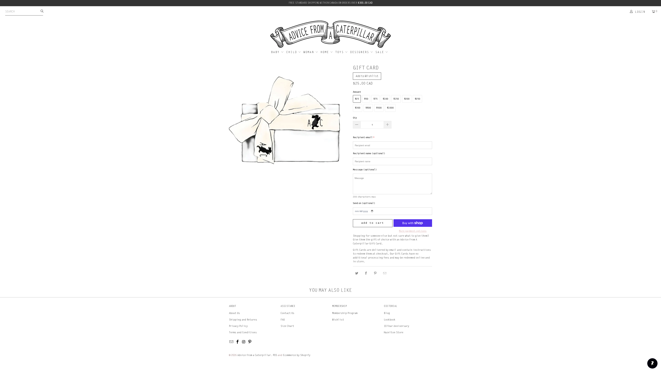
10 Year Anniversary (396, 326)
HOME (325, 52)
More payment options (413, 231)
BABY (276, 52)
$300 (357, 107)
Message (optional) (365, 169)
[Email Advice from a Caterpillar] (231, 342)
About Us (234, 313)
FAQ (283, 319)
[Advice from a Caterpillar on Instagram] (243, 342)
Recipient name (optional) (369, 153)
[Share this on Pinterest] (375, 273)
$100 (385, 98)
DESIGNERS (360, 52)
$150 (396, 98)
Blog (387, 313)
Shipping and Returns (243, 319)
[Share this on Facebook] (366, 273)
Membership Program (345, 313)
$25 (357, 98)
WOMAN (309, 52)
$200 (407, 98)
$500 (379, 107)
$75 (375, 98)
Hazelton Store (393, 332)
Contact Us (287, 313)
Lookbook (389, 319)
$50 (366, 98)
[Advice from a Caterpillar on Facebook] (237, 342)
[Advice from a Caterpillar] (330, 34)
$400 (368, 107)
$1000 (390, 107)
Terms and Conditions (243, 332)
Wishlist (338, 319)
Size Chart (287, 326)
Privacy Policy (238, 326)
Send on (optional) (364, 203)
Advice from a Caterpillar (254, 355)
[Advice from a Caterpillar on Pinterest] (250, 342)
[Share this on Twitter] (356, 273)
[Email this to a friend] (385, 273)
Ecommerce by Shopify (296, 355)
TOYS (340, 52)
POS (275, 355)
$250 (417, 98)
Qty (355, 117)
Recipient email (363, 137)
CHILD (292, 52)
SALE (380, 52)
